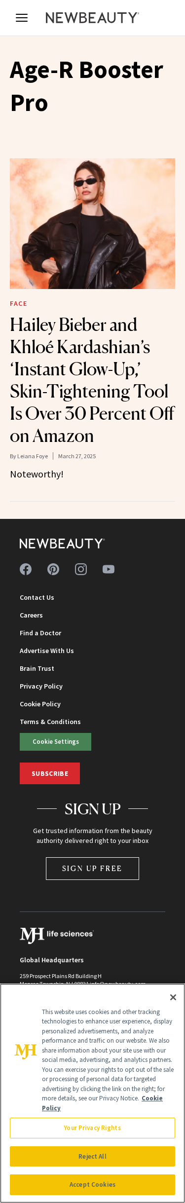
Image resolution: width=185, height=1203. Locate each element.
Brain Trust (37, 668)
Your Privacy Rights (92, 1128)
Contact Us (37, 597)
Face (18, 303)
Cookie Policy (40, 703)
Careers (31, 615)
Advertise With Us (47, 650)
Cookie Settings (56, 741)
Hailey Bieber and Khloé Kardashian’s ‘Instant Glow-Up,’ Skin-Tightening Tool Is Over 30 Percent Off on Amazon (92, 380)
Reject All (92, 1156)
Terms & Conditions (50, 721)
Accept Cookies (92, 1184)
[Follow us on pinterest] (53, 569)
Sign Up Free (92, 868)
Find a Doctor (40, 632)
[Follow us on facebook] (26, 569)
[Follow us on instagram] (81, 569)
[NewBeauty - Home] (93, 17)
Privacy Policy (41, 686)
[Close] (173, 997)
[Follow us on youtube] (108, 569)
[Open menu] (22, 18)
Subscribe (50, 773)
